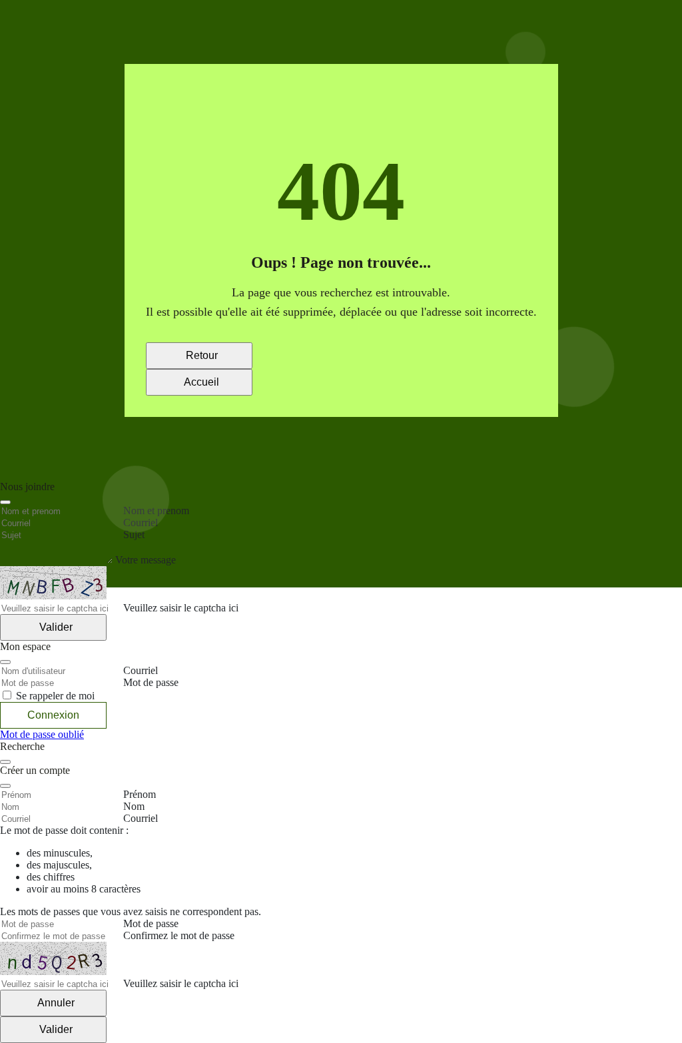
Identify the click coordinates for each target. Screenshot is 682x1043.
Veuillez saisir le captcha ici (180, 983)
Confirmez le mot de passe (178, 935)
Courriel (140, 818)
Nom (134, 806)
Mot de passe (150, 923)
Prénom (139, 794)
